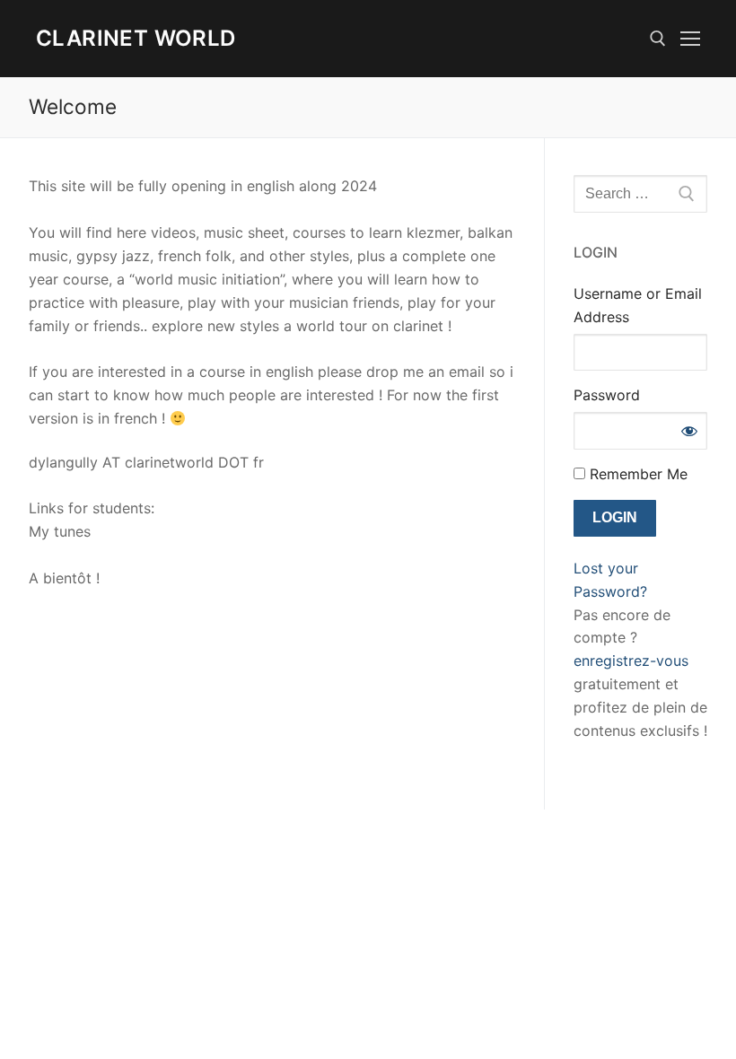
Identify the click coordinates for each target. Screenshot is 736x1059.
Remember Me (636, 474)
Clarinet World (136, 38)
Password (607, 395)
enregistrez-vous (631, 661)
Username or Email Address (638, 305)
